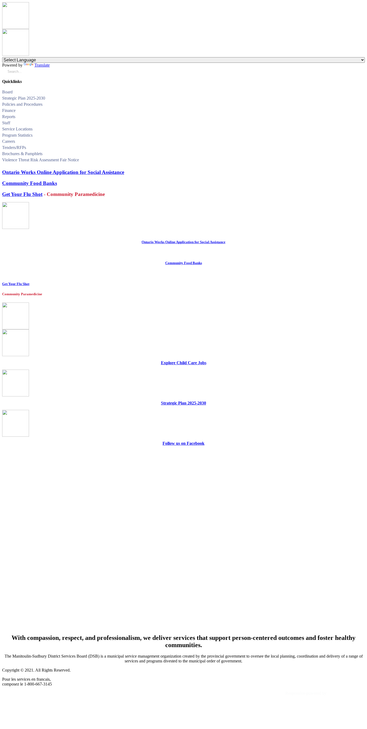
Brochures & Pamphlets (22, 153)
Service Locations (17, 129)
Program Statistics (17, 135)
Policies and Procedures (22, 104)
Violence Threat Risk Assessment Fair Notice (40, 160)
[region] (183, 539)
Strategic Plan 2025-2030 (23, 98)
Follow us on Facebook (183, 443)
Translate (42, 65)
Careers (8, 141)
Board (7, 92)
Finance (9, 110)
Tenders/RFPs (14, 147)
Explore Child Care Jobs (183, 362)
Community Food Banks (29, 183)
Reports (8, 116)
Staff (6, 123)
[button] (363, 93)
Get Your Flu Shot (22, 194)
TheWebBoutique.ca (346, 693)
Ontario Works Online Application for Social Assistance (63, 172)
